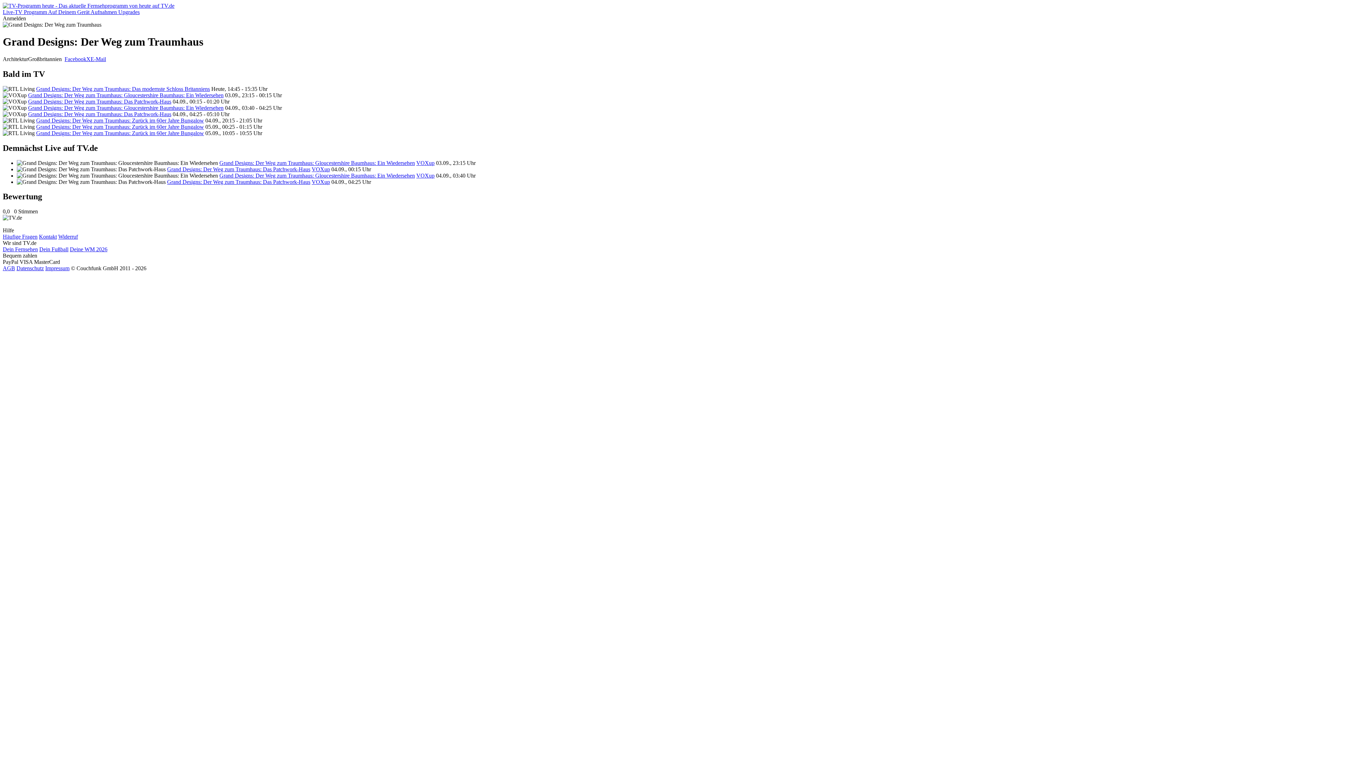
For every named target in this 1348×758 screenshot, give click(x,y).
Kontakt (48, 237)
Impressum (57, 268)
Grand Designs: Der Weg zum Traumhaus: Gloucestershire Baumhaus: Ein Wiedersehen (126, 95)
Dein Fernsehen (20, 249)
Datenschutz (30, 268)
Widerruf (68, 237)
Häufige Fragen (20, 237)
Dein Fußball (53, 249)
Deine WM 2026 (88, 249)
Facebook (75, 59)
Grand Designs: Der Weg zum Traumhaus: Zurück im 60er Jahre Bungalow (120, 121)
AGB (9, 268)
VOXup (425, 163)
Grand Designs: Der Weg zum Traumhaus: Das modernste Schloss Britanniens (123, 89)
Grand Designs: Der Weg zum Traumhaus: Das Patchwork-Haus (99, 102)
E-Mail (98, 59)
